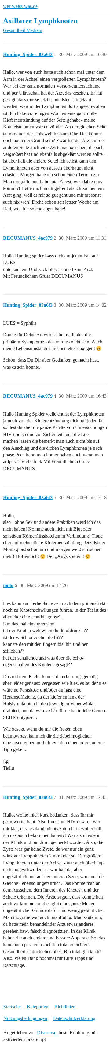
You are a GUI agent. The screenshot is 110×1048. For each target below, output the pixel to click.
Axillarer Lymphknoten (40, 20)
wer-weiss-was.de (20, 6)
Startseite (12, 1006)
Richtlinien (64, 1006)
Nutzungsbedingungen (25, 1018)
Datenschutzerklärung (74, 1018)
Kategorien (37, 1006)
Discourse (46, 1032)
